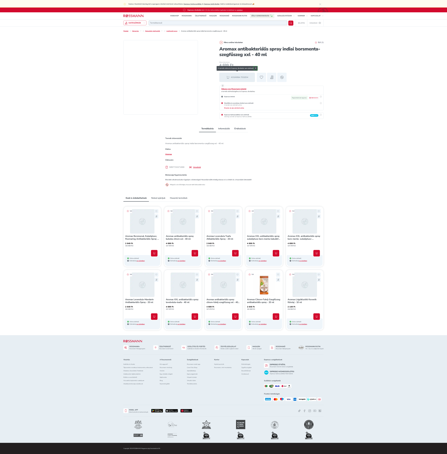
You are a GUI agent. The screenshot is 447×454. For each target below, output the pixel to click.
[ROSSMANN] (132, 341)
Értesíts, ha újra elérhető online (234, 108)
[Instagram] (309, 410)
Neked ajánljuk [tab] (158, 198)
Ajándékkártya (191, 371)
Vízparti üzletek (192, 377)
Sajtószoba (163, 377)
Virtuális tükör (191, 380)
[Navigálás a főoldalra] (133, 15)
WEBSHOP (174, 16)
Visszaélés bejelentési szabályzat (133, 380)
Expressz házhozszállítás (192, 4)
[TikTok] (299, 410)
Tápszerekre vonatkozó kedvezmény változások (138, 367)
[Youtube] (314, 410)
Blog (161, 380)
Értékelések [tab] (240, 128)
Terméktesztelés (192, 384)
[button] (286, 15)
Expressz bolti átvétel (211, 4)
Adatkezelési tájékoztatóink (132, 374)
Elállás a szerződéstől (130, 377)
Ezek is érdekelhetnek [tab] (136, 198)
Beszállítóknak (246, 371)
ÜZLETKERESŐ (200, 16)
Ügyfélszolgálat (246, 367)
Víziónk (162, 371)
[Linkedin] (319, 410)
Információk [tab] (224, 128)
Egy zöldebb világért (166, 374)
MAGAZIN (213, 16)
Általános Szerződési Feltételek (133, 371)
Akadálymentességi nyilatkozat (133, 384)
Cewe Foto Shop (192, 367)
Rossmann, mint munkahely (223, 367)
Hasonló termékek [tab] (178, 198)
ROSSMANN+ (187, 16)
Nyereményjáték (165, 384)
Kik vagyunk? (164, 364)
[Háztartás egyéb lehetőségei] (141, 31)
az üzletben (141, 261)
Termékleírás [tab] (207, 128)
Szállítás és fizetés (129, 364)
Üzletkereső (245, 374)
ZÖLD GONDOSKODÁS (260, 16)
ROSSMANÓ (224, 16)
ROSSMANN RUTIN (239, 16)
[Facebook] (304, 410)
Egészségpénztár (192, 374)
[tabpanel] (223, 161)
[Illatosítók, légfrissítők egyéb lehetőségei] (162, 31)
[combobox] (218, 23)
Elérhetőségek (245, 364)
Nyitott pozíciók (219, 364)
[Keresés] (290, 23)
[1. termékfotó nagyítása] (160, 77)
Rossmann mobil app (193, 364)
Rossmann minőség (166, 367)
